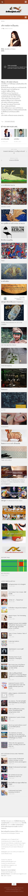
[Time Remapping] (14, 356)
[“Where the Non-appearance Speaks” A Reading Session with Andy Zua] (4, 745)
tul (3, 28)
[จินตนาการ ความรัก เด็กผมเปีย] (14, 435)
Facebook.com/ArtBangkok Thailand (10, 833)
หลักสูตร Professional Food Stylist (11, 500)
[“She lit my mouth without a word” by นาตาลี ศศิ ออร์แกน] (4, 727)
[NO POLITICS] (14, 566)
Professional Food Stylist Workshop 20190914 (15, 791)
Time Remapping (6, 366)
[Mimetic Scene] (14, 196)
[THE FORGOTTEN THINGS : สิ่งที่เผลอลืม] (4, 594)
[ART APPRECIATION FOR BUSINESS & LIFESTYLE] (4, 777)
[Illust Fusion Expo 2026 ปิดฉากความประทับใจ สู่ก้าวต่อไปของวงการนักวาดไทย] (4, 667)
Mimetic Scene (5, 207)
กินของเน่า (4, 389)
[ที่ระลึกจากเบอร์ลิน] (14, 232)
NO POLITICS (5, 573)
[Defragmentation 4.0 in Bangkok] (4, 586)
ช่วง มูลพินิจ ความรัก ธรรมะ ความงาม (13, 223)
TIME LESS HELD (6, 460)
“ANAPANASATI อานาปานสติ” (16, 649)
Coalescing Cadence (13, 641)
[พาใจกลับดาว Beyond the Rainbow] (4, 610)
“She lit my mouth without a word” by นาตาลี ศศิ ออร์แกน (17, 725)
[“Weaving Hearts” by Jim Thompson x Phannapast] (4, 659)
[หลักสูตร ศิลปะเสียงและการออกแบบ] (14, 292)
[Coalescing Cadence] (4, 643)
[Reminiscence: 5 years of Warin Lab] (4, 719)
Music (3, 21)
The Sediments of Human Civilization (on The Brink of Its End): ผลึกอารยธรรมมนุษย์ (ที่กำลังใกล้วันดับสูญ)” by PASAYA (17, 735)
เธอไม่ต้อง (16, 139)
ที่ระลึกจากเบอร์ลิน (7, 240)
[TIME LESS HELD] (14, 452)
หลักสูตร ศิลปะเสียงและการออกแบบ (12, 302)
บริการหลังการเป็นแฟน (9, 121)
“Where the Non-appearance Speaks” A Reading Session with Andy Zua (16, 744)
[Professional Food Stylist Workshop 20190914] (4, 793)
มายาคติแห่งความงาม (8, 185)
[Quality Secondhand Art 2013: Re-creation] (14, 313)
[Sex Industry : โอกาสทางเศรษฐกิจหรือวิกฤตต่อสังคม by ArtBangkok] (4, 703)
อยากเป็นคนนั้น (5, 139)
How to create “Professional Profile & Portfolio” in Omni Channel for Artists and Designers (13, 482)
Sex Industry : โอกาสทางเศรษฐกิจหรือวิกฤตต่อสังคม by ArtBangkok (17, 701)
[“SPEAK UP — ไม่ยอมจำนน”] (4, 602)
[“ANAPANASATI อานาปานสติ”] (4, 651)
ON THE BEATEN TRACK (8, 345)
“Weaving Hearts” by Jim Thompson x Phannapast (15, 657)
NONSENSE (4, 427)
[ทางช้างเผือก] (14, 271)
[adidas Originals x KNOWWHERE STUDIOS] (4, 695)
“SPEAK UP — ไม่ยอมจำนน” (15, 600)
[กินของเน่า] (14, 378)
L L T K (3, 410)
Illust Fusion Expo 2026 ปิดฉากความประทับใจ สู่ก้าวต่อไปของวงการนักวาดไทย (16, 666)
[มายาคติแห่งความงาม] (14, 175)
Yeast (3, 260)
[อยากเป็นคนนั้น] (7, 133)
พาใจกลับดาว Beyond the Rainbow (17, 607)
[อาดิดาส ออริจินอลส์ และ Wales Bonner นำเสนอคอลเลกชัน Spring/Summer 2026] (4, 711)
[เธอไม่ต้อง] (20, 133)
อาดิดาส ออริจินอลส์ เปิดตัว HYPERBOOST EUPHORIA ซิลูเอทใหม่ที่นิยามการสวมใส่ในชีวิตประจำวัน (17, 675)
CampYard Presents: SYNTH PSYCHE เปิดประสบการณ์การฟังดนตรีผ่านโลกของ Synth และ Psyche (16, 685)
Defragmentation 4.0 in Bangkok (17, 584)
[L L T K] (14, 400)
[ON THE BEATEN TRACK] (14, 335)
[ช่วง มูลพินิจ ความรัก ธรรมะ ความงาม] (14, 215)
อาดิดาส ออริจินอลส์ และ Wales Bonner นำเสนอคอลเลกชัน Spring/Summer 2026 (16, 710)
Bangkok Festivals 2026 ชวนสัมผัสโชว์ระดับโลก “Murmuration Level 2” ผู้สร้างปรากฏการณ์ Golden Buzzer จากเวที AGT (17, 626)
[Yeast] (14, 251)
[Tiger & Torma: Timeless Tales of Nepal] (4, 635)
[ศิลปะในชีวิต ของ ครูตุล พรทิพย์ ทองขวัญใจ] (4, 785)
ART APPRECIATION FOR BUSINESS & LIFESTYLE (15, 775)
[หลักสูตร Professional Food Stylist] (14, 493)
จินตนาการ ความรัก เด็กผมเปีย (10, 443)
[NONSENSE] (14, 419)
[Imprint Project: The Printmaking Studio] (4, 618)
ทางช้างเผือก (5, 281)
